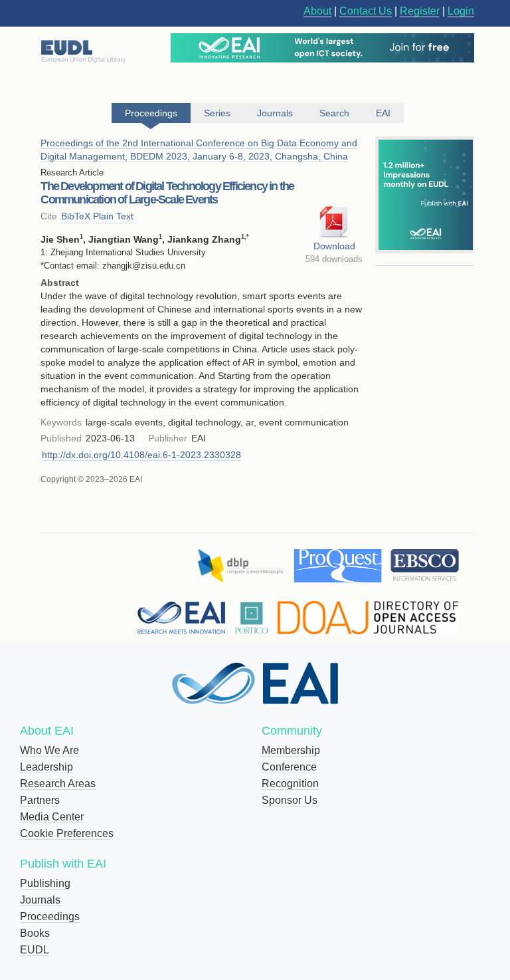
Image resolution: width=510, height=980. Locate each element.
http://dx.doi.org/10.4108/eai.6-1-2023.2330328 (141, 454)
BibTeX (75, 216)
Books (35, 933)
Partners (40, 800)
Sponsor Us (289, 800)
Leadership (46, 767)
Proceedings (50, 916)
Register (420, 11)
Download (334, 246)
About (317, 11)
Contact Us (365, 11)
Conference (289, 767)
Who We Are (49, 750)
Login (461, 11)
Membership (291, 750)
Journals (40, 900)
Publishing (45, 883)
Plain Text (113, 216)
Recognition (290, 783)
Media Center (52, 816)
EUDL (34, 949)
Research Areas (58, 783)
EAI (383, 113)
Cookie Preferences (67, 833)
